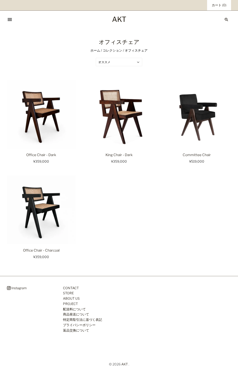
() (219, 5)
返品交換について (76, 330)
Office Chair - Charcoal (41, 250)
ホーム (95, 50)
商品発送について (76, 314)
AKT (124, 364)
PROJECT (70, 304)
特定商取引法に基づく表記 (82, 320)
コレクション (112, 50)
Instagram (19, 288)
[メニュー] (10, 19)
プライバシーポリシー (79, 325)
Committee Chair (197, 155)
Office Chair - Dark (41, 155)
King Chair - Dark (119, 155)
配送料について (74, 309)
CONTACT (71, 288)
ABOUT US (71, 298)
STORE (68, 293)
